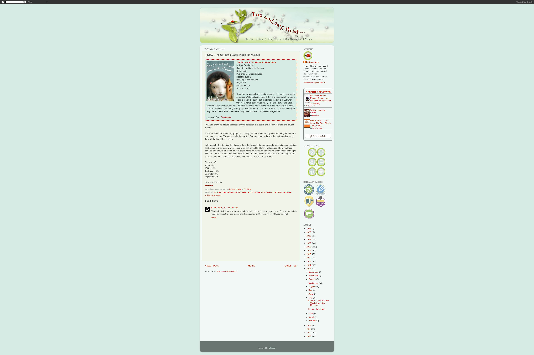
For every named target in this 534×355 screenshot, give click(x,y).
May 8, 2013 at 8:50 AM (227, 208)
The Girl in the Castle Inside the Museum (256, 62)
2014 (309, 265)
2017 (309, 254)
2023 (309, 232)
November (313, 276)
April (311, 313)
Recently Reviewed (318, 92)
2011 (308, 329)
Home (251, 265)
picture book (259, 192)
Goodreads (226, 117)
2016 (309, 258)
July (311, 290)
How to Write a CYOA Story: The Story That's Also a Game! (320, 123)
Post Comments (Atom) (227, 271)
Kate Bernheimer (229, 192)
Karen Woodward (317, 128)
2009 (309, 336)
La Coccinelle (312, 62)
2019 (309, 247)
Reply (213, 218)
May (311, 298)
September (314, 283)
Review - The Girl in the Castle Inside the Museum (318, 303)
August (312, 287)
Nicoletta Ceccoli (245, 192)
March (312, 317)
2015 (309, 261)
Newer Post (211, 265)
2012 (309, 325)
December (313, 272)
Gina (213, 208)
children (217, 192)
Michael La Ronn (311, 106)
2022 (309, 236)
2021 (309, 239)
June (311, 294)
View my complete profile (314, 83)
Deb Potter (315, 115)
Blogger (272, 348)
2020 (309, 243)
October (312, 279)
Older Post (291, 265)
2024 (309, 228)
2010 (309, 333)
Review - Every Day (316, 309)
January (312, 321)
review (269, 192)
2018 (309, 250)
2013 (309, 269)
